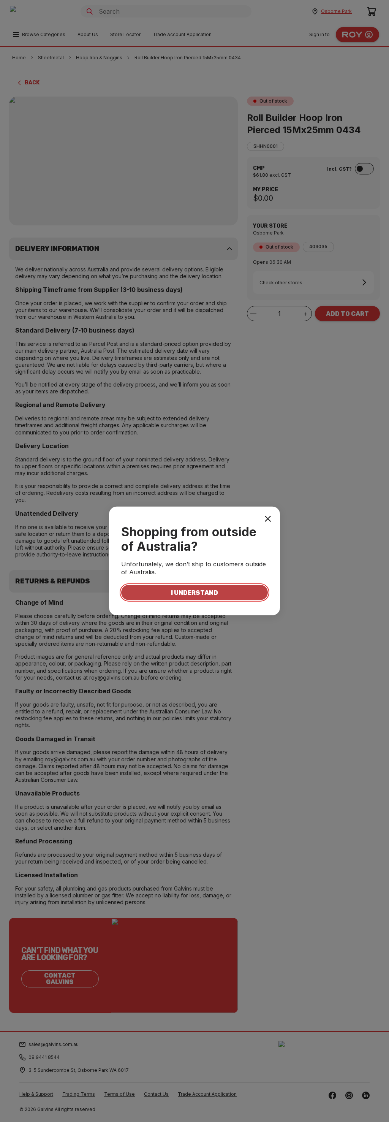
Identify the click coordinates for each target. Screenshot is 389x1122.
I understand (194, 592)
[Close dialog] (268, 519)
